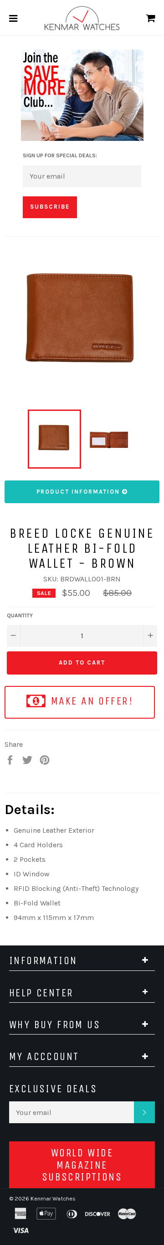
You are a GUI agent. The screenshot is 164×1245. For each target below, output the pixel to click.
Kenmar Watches (53, 1198)
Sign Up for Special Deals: (60, 155)
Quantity (20, 615)
